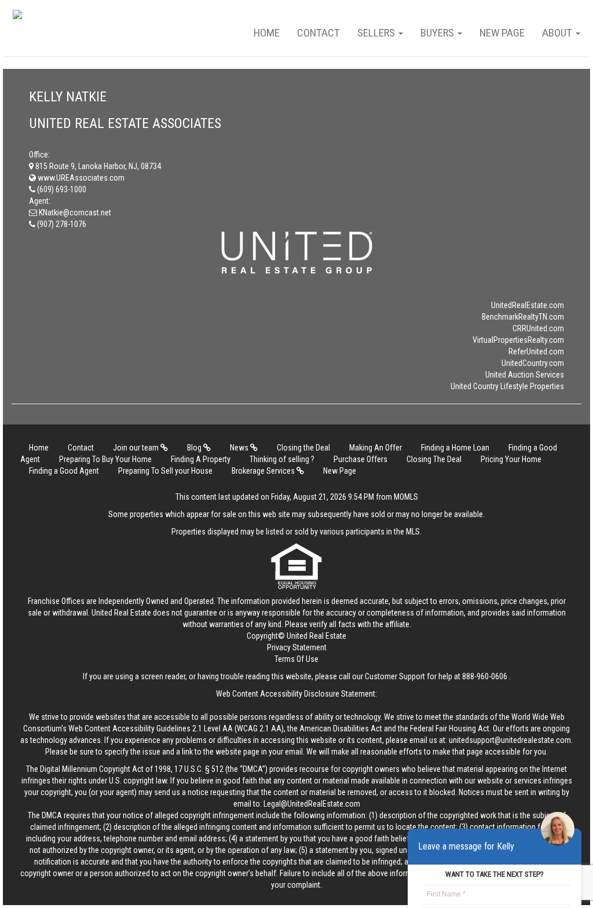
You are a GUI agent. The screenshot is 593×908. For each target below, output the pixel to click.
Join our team (136, 447)
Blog (195, 447)
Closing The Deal (434, 459)
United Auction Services (524, 374)
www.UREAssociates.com (80, 177)
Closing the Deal (303, 447)
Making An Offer (375, 447)
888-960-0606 (484, 676)
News (240, 447)
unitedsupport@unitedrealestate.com (510, 740)
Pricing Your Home (511, 459)
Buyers (438, 32)
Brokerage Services (264, 470)
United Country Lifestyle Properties (507, 386)
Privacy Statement (297, 647)
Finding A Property (200, 459)
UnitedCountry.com (533, 363)
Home (267, 32)
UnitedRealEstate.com (527, 305)
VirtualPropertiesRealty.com (518, 340)
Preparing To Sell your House (165, 470)
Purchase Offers (360, 459)
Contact (318, 32)
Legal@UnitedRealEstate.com (311, 803)
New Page (502, 32)
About (558, 32)
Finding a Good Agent (64, 470)
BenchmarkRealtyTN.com (523, 316)
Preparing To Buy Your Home (105, 459)
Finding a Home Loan (455, 447)
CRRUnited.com (538, 328)
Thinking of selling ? (282, 459)
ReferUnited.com (536, 351)
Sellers (377, 32)
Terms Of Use (296, 659)
